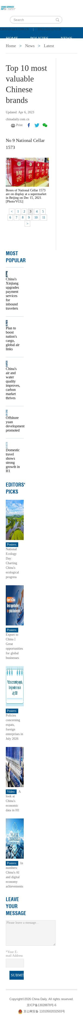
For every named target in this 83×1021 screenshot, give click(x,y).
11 (43, 217)
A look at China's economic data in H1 (13, 801)
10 (36, 217)
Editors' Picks (15, 488)
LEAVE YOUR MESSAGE (16, 906)
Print (19, 125)
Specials (15, 50)
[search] (57, 19)
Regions (15, 61)
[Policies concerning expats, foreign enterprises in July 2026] (15, 685)
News (66, 38)
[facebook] (29, 125)
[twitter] (37, 125)
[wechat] (45, 125)
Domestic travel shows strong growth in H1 (13, 460)
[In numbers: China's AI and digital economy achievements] (15, 838)
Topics (44, 50)
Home (12, 38)
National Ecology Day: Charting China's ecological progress (12, 563)
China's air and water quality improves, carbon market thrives (13, 383)
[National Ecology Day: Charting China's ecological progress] (15, 519)
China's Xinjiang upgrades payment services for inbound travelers (12, 293)
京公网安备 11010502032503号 (44, 1011)
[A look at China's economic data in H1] (15, 766)
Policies (39, 38)
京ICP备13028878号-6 (41, 1005)
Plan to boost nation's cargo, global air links (12, 338)
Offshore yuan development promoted (13, 424)
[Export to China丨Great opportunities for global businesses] (15, 605)
